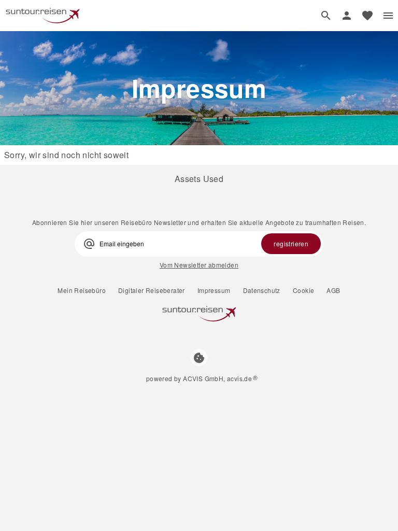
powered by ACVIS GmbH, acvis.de (199, 378)
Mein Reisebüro (82, 290)
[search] (326, 15)
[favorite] (367, 15)
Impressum (214, 290)
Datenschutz (261, 290)
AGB (333, 290)
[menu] (388, 15)
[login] (346, 15)
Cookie (303, 290)
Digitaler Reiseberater (151, 290)
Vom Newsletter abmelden (199, 265)
